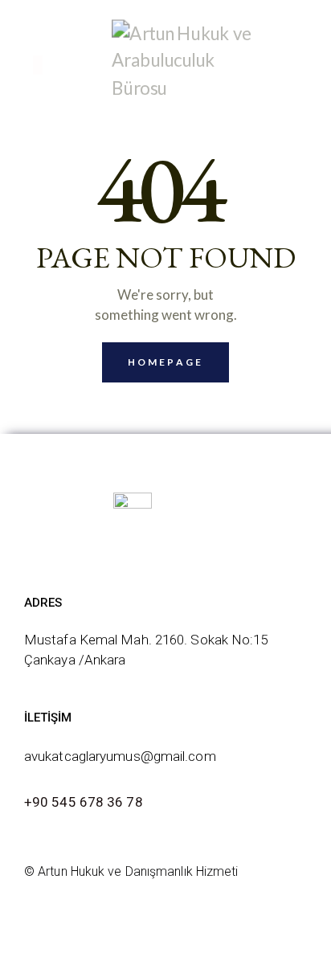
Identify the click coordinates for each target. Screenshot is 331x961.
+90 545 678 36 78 (83, 802)
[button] (38, 65)
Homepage (165, 362)
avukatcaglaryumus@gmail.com (120, 756)
